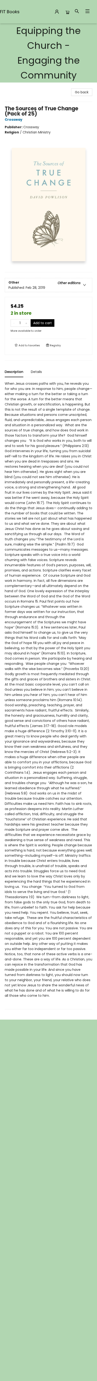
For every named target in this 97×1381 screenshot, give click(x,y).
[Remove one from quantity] (14, 323)
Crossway (13, 119)
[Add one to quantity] (26, 323)
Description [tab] (14, 371)
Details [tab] (36, 371)
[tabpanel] (48, 695)
